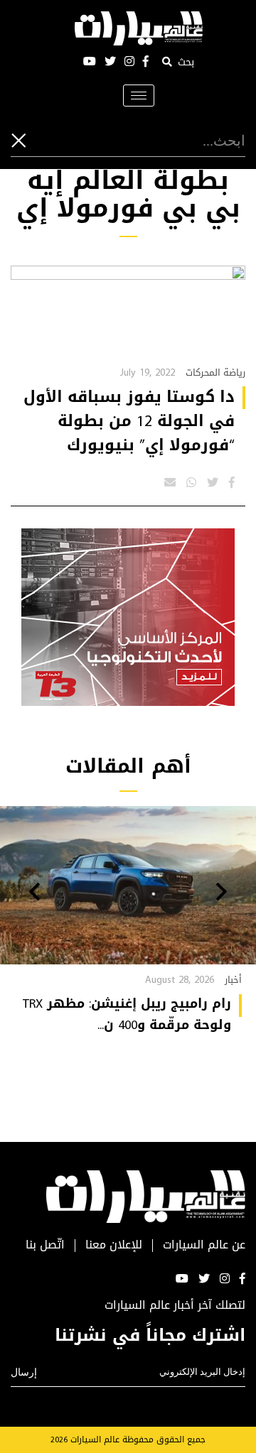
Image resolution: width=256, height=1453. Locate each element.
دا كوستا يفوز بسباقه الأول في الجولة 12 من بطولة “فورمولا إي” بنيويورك (129, 421)
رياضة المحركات (215, 372)
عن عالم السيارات (204, 1245)
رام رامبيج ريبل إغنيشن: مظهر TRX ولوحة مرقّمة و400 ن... (127, 1014)
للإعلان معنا (113, 1245)
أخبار (233, 980)
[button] (221, 893)
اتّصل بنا (45, 1245)
